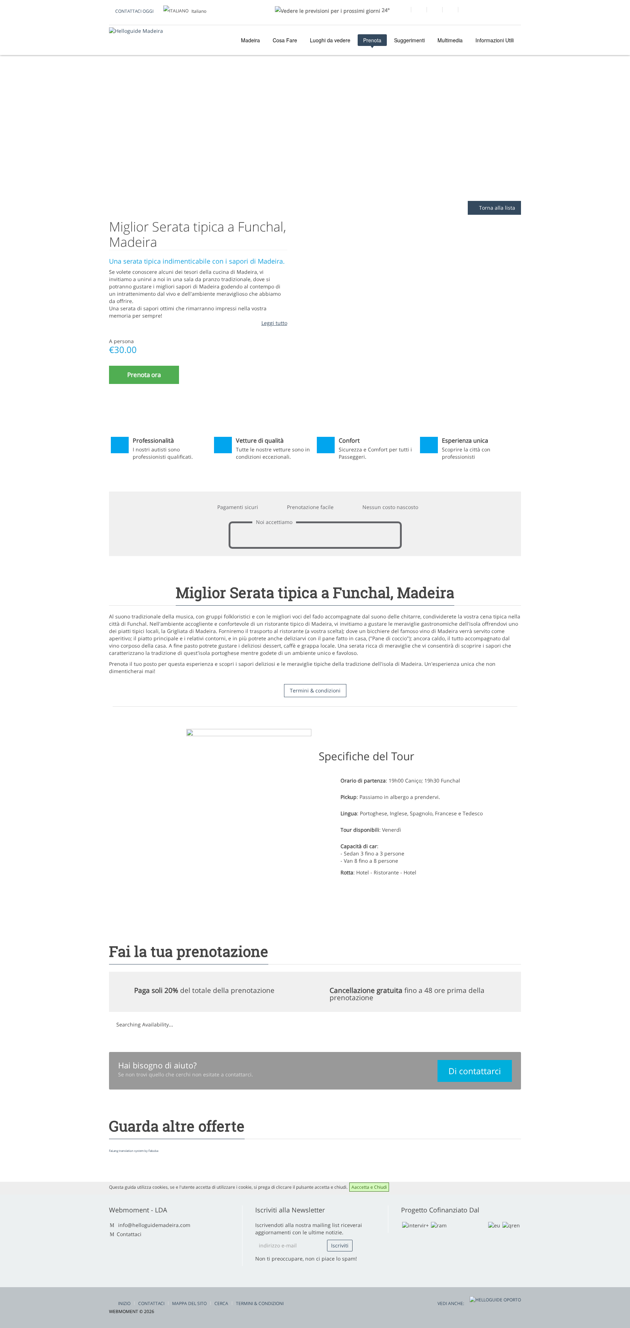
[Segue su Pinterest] (465, 10)
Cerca (221, 1303)
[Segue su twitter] (434, 10)
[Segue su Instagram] (450, 10)
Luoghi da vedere (330, 40)
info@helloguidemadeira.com (154, 1225)
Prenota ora (144, 374)
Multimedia (450, 40)
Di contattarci (474, 1071)
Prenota (372, 40)
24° (385, 10)
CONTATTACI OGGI (134, 11)
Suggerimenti (409, 40)
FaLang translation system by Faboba (133, 1151)
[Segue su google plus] (418, 10)
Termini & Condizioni (260, 1303)
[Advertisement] (315, 143)
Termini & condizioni (315, 690)
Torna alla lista (496, 207)
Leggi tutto (274, 322)
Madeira (250, 40)
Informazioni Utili (494, 40)
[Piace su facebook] (403, 10)
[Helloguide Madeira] (136, 31)
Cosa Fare (285, 40)
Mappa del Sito (189, 1303)
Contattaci (129, 1234)
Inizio (124, 1303)
